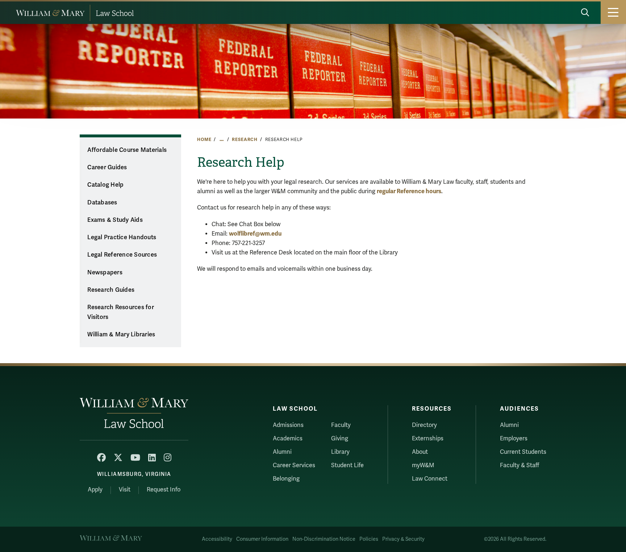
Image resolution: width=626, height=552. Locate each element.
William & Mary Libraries (121, 334)
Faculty (341, 425)
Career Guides (107, 167)
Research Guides (110, 290)
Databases (102, 202)
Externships (427, 438)
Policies (368, 539)
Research (245, 139)
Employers (513, 438)
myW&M (423, 465)
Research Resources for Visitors (120, 312)
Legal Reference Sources (122, 254)
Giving (339, 438)
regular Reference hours (409, 191)
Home (204, 139)
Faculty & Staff (519, 465)
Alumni (282, 452)
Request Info (163, 489)
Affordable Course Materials (127, 150)
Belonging (286, 478)
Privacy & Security (403, 539)
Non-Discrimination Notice (323, 539)
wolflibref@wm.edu (255, 233)
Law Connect (429, 478)
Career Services (294, 465)
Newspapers (104, 272)
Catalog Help (105, 184)
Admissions (288, 425)
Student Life (347, 465)
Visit (124, 489)
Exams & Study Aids (115, 220)
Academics (287, 438)
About (420, 452)
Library (340, 452)
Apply (95, 489)
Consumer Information (262, 539)
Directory (424, 425)
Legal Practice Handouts (121, 237)
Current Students (523, 452)
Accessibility (217, 539)
